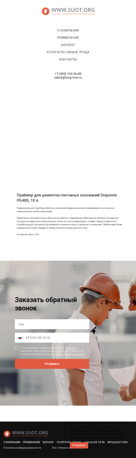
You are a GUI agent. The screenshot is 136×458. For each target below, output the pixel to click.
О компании (68, 30)
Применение (68, 37)
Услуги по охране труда (68, 52)
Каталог (68, 45)
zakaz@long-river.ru (68, 77)
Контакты (68, 59)
